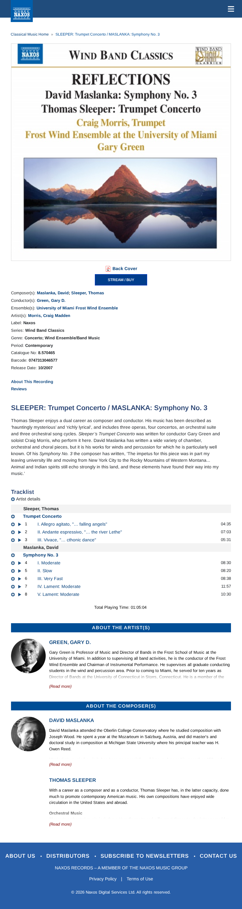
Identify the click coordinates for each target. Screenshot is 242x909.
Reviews (19, 389)
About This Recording (32, 381)
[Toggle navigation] (230, 8)
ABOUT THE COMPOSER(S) (121, 706)
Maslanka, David (53, 293)
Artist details (28, 498)
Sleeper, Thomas (87, 293)
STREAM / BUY (121, 280)
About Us (21, 856)
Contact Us (218, 856)
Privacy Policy (103, 878)
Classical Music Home (30, 34)
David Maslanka (71, 720)
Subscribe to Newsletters (146, 856)
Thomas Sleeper (72, 780)
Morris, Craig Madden (49, 315)
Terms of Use (140, 878)
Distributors (68, 856)
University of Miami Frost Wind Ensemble (77, 308)
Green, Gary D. (51, 300)
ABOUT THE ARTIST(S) (121, 627)
